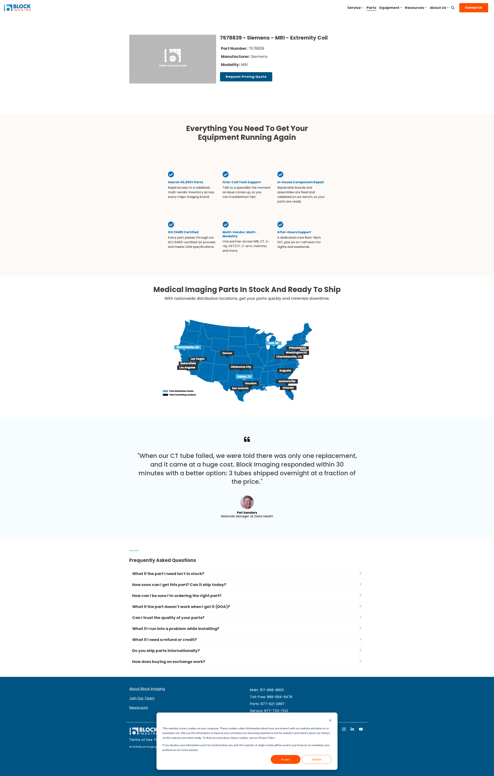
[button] (344, 729)
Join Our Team (142, 698)
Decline (316, 759)
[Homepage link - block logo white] (143, 733)
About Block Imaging (147, 688)
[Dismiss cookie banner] (330, 721)
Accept (285, 759)
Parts (371, 7)
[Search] (452, 7)
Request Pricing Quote (246, 76)
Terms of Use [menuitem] (140, 739)
